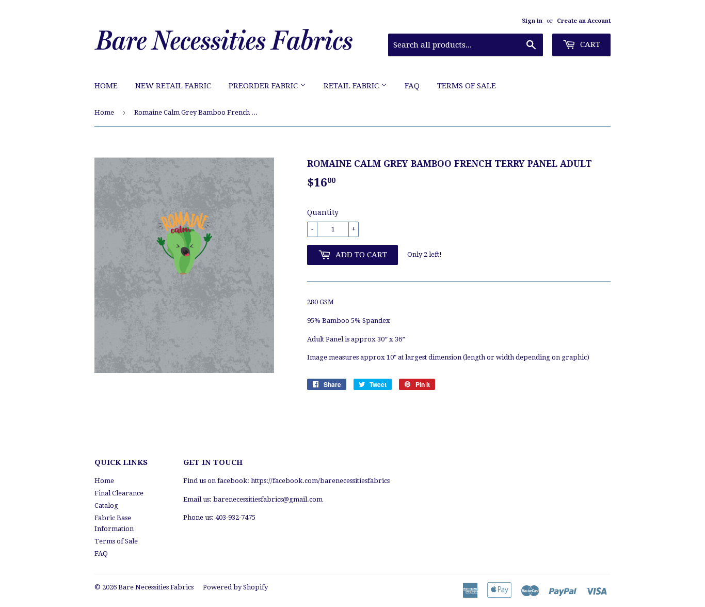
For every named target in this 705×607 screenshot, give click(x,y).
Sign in (532, 21)
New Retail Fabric (173, 85)
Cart (589, 44)
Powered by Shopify (235, 587)
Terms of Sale (466, 85)
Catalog (106, 505)
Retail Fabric (352, 85)
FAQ (412, 85)
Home (106, 85)
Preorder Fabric (264, 85)
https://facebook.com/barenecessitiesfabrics (320, 481)
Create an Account (584, 21)
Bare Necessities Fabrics (156, 587)
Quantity (323, 212)
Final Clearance (118, 493)
